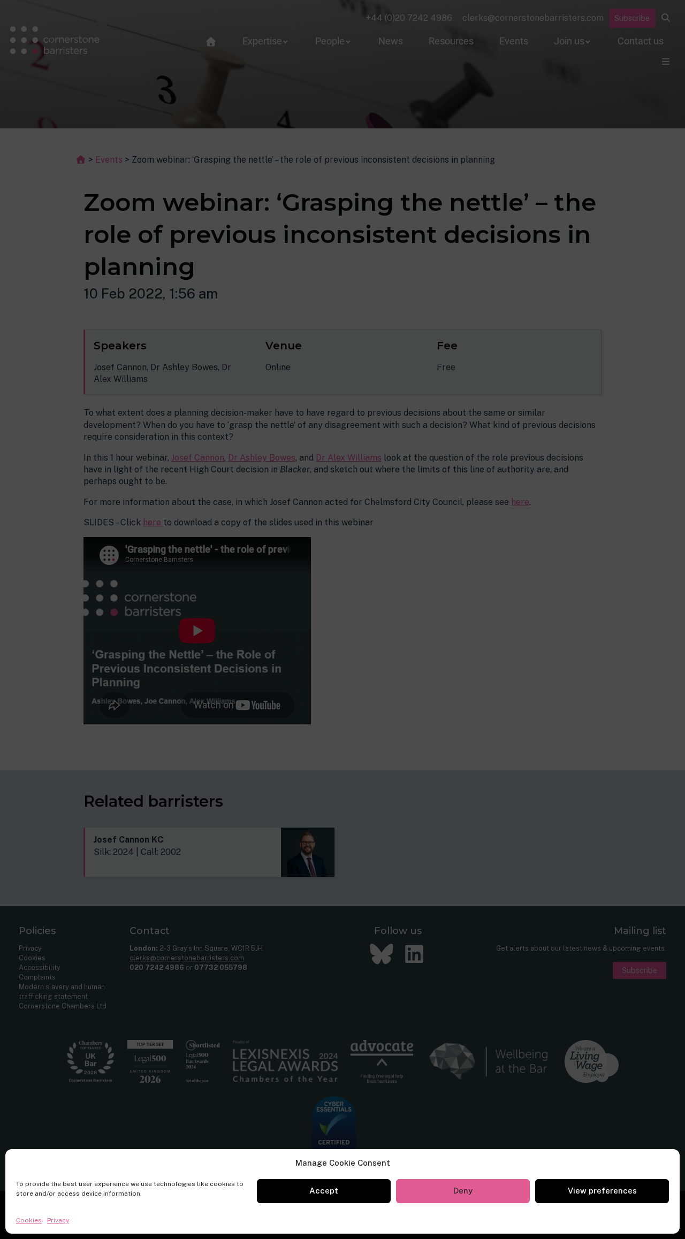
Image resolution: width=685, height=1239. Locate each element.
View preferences (602, 1190)
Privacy (58, 1220)
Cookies (29, 1220)
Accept (323, 1190)
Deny (463, 1190)
